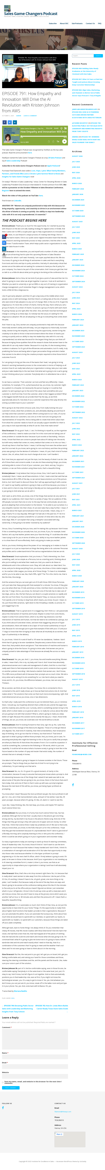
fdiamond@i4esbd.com (81, 754)
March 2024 (77, 314)
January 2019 (77, 652)
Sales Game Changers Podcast (30, 13)
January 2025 (77, 260)
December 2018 (78, 657)
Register (5, 190)
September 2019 (78, 608)
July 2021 (76, 489)
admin (18, 116)
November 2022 (78, 401)
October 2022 (77, 407)
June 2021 (76, 494)
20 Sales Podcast (55, 158)
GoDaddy (83, 1161)
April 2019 (76, 636)
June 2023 (76, 363)
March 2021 (77, 510)
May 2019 (76, 630)
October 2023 (77, 341)
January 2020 (77, 587)
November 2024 (78, 271)
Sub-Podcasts (77, 23)
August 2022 (77, 418)
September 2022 (78, 412)
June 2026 (76, 167)
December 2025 (78, 200)
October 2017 (77, 734)
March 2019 (77, 641)
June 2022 (76, 429)
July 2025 (76, 227)
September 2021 (78, 478)
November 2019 (78, 598)
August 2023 (77, 352)
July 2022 (76, 423)
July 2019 (76, 619)
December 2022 (78, 396)
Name (5, 1053)
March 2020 (77, 576)
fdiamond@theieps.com (63, 1112)
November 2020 (78, 532)
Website (5, 1072)
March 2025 (77, 249)
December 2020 (78, 527)
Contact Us (90, 23)
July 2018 (76, 685)
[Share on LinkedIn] (4, 250)
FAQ (99, 23)
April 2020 (76, 570)
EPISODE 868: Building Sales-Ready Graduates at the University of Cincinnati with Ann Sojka (85, 71)
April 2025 (76, 243)
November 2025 (78, 205)
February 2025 (78, 254)
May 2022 (76, 434)
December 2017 (78, 723)
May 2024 (76, 303)
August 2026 (77, 156)
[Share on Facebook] (5, 124)
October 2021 (77, 472)
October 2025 (77, 211)
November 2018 (78, 663)
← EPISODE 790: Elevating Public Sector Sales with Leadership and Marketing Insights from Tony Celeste (18, 1009)
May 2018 (76, 696)
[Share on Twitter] (10, 124)
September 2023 (78, 347)
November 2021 (78, 467)
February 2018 (78, 712)
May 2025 (76, 238)
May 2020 (76, 565)
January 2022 (77, 456)
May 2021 (76, 499)
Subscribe (53, 23)
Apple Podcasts (53, 166)
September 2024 (78, 281)
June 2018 (76, 690)
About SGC (64, 23)
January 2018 (77, 717)
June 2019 (76, 625)
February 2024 (78, 320)
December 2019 (78, 592)
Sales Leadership (13, 161)
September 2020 (78, 543)
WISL (13, 998)
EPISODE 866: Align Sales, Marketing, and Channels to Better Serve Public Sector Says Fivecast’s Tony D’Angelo (86, 93)
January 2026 (77, 194)
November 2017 (78, 728)
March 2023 (77, 380)
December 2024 (78, 265)
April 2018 (76, 701)
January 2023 (77, 390)
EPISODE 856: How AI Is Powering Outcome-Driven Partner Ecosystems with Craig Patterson (86, 115)
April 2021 (76, 505)
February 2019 (78, 647)
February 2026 (78, 189)
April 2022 (76, 439)
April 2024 (76, 309)
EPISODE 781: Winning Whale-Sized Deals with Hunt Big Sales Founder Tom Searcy (86, 139)
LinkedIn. (18, 200)
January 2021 (77, 521)
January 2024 (77, 325)
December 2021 (78, 461)
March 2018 (77, 707)
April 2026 (76, 178)
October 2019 (77, 603)
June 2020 (76, 559)
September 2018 (78, 674)
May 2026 (76, 172)
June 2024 (76, 298)
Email (5, 1063)
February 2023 (78, 385)
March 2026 (77, 183)
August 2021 (77, 483)
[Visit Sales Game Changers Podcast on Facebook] (73, 785)
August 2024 (77, 287)
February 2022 (78, 450)
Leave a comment (30, 116)
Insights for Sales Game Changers (16, 177)
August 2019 (77, 614)
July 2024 (76, 292)
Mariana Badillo (20, 991)
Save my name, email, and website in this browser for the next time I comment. (33, 1082)
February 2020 (78, 581)
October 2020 (77, 538)
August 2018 (77, 679)
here (30, 153)
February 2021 (78, 516)
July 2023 (76, 358)
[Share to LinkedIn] (15, 124)
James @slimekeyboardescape (84, 109)
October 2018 (77, 668)
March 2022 (77, 445)
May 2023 (76, 369)
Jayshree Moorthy (80, 123)
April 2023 (76, 374)
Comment (7, 1027)
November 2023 (78, 336)
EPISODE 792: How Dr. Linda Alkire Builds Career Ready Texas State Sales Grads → (51, 1009)
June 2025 (76, 232)
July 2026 (76, 162)
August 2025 (77, 221)
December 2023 (78, 330)
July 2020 (76, 554)
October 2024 (77, 276)
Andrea (75, 137)
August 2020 (77, 548)
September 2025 (78, 216)
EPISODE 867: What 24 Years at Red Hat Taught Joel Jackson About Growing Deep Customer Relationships (87, 82)
